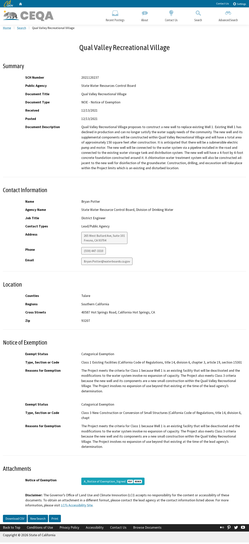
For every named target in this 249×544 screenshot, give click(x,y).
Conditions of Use (40, 527)
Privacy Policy (69, 527)
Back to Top (11, 527)
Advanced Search (228, 20)
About (144, 20)
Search (198, 20)
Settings (241, 4)
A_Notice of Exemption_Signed (112, 481)
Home (7, 28)
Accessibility (94, 527)
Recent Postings (115, 20)
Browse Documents (147, 527)
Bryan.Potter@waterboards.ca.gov (107, 261)
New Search (38, 518)
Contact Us (222, 3)
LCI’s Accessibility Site (77, 505)
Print (54, 518)
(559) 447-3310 (93, 251)
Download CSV (14, 518)
